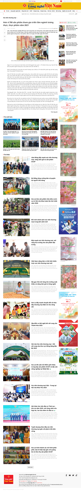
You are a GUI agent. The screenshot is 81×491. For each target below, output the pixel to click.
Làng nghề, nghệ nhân (15, 11)
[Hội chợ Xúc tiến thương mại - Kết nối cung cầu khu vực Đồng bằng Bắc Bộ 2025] (16, 351)
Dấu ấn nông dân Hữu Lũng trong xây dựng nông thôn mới (71, 53)
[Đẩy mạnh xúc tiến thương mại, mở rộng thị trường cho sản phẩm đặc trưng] (16, 248)
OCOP (31, 11)
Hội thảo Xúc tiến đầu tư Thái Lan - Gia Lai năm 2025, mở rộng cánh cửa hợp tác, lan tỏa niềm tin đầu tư (44, 408)
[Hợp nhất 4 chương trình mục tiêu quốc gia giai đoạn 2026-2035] (62, 63)
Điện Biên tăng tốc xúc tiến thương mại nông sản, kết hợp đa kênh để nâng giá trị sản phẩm (48, 133)
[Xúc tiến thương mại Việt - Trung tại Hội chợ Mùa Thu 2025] (16, 393)
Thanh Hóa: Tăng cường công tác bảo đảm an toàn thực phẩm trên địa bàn (72, 44)
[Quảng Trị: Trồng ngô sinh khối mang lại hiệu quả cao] (11, 142)
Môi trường (58, 11)
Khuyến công (36, 11)
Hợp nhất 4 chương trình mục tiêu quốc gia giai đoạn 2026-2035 (71, 61)
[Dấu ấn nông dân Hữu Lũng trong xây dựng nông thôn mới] (62, 54)
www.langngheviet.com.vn (57, 484)
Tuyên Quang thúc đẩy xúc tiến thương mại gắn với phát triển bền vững (43, 429)
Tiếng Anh (61, 1)
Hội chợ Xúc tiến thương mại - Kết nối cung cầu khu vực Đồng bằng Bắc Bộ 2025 (44, 346)
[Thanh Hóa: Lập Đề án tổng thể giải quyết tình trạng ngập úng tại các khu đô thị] (62, 37)
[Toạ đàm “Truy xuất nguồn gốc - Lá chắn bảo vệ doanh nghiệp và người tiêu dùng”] (11, 124)
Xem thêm (30, 467)
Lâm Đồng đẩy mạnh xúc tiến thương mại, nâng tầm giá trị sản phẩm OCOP (44, 159)
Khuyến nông (43, 11)
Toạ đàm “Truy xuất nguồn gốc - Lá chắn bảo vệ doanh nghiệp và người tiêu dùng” (11, 133)
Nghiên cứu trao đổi (66, 11)
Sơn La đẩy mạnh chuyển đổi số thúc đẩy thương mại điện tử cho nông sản (44, 305)
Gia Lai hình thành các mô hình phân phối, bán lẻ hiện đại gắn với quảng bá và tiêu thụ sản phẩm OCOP (44, 450)
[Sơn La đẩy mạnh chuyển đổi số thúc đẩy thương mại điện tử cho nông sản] (16, 310)
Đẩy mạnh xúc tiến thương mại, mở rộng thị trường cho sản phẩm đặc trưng (43, 242)
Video (73, 11)
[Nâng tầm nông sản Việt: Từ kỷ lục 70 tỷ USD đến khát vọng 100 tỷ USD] (30, 142)
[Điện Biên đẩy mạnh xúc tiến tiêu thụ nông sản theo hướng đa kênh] (49, 142)
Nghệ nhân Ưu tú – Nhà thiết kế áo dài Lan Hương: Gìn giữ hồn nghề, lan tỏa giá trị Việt (34, 14)
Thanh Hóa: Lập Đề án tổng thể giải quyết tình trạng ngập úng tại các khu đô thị (71, 36)
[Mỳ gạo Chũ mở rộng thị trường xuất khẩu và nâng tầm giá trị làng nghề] (16, 289)
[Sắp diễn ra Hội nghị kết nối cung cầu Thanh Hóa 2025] (16, 331)
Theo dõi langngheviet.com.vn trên (45, 28)
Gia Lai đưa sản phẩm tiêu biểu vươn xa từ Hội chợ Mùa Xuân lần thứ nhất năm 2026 (44, 201)
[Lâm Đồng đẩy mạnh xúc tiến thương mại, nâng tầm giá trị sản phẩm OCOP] (16, 165)
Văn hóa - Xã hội (51, 11)
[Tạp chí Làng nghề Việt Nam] (8, 479)
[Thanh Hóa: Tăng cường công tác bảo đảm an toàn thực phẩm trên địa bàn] (62, 46)
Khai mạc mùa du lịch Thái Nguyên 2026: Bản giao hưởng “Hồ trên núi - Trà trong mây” (30, 133)
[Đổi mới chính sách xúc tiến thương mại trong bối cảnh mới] (16, 227)
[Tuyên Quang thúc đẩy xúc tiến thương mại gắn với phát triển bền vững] (16, 434)
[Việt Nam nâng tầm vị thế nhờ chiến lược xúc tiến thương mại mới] (16, 269)
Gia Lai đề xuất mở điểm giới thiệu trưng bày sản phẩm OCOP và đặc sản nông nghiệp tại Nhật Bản (44, 367)
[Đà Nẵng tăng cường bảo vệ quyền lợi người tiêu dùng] (16, 186)
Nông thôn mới (25, 11)
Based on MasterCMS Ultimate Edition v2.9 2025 (13, 489)
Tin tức (7, 11)
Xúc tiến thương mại (9, 18)
